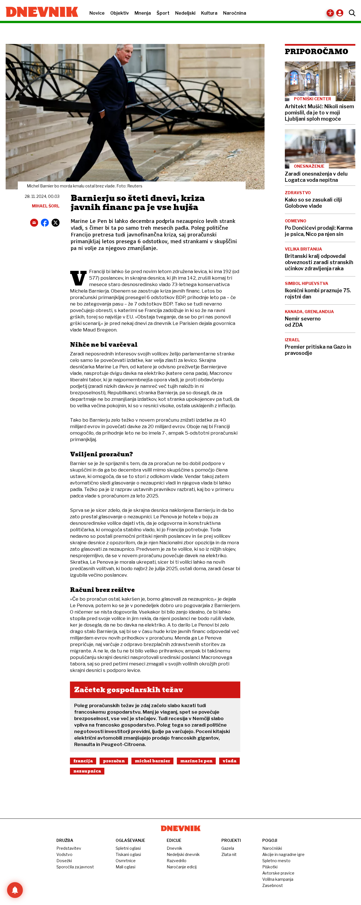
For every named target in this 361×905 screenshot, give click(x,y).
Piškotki (270, 866)
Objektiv (119, 13)
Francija (83, 761)
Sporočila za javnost (75, 866)
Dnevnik (174, 848)
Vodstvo (64, 854)
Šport (163, 13)
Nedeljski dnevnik (183, 854)
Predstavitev (68, 848)
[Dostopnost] (330, 13)
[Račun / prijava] (341, 12)
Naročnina (234, 13)
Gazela (227, 848)
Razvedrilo (176, 860)
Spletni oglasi (128, 848)
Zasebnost (272, 885)
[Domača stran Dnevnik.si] (39, 12)
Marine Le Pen (196, 761)
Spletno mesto (276, 860)
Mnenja (143, 13)
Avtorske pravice (278, 873)
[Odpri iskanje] (350, 13)
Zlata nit (229, 854)
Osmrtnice (126, 860)
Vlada (229, 761)
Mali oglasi (125, 866)
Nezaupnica (87, 771)
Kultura (209, 13)
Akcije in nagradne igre (283, 854)
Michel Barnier (152, 761)
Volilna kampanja (277, 879)
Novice (97, 13)
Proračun (114, 761)
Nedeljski (185, 13)
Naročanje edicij (182, 866)
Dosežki (64, 860)
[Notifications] (15, 890)
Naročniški (272, 848)
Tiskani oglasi (128, 854)
